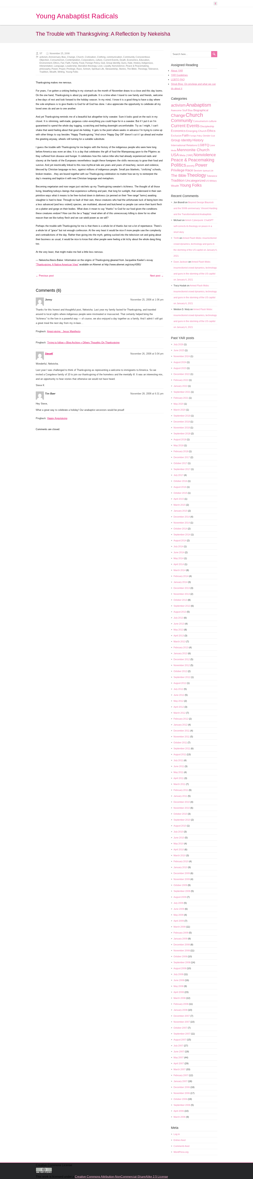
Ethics (56, 63)
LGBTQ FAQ (178, 79)
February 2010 (181, 861)
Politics (178, 165)
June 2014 (179, 552)
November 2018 (182, 427)
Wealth (52, 72)
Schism (86, 69)
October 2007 (180, 1028)
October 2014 (180, 528)
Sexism (198, 170)
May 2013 (179, 629)
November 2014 (182, 522)
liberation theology (87, 66)
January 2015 (180, 511)
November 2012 (182, 665)
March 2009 (180, 927)
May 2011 (178, 772)
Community (128, 57)
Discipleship (207, 126)
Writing (61, 72)
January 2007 (180, 1081)
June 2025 (179, 350)
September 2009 (182, 891)
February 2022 (181, 380)
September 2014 (182, 534)
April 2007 (179, 1063)
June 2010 (179, 837)
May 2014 (179, 558)
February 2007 (181, 1075)
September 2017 (182, 469)
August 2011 (180, 754)
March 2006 (180, 1117)
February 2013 (181, 647)
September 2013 (182, 606)
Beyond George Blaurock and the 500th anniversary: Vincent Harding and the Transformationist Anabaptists (195, 208)
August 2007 (180, 1039)
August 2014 (180, 540)
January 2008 (180, 1010)
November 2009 (182, 879)
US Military (211, 181)
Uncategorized (195, 180)
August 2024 (180, 362)
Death (123, 60)
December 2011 (182, 730)
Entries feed (180, 1140)
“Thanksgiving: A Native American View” (57, 264)
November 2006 (182, 1093)
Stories (122, 69)
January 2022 (180, 386)
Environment (45, 63)
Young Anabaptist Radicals (77, 16)
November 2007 (182, 1022)
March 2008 (180, 998)
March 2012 (180, 713)
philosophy (44, 69)
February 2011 (181, 790)
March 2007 (180, 1069)
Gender (206, 135)
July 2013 (178, 618)
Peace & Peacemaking (137, 66)
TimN (176, 238)
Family (74, 63)
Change (71, 57)
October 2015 (180, 493)
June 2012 (179, 695)
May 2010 (179, 843)
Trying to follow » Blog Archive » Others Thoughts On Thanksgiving (83, 342)
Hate (130, 63)
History (137, 63)
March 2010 (180, 855)
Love (100, 66)
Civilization (90, 57)
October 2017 (180, 463)
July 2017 (178, 475)
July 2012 (178, 689)
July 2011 (178, 760)
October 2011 (180, 742)
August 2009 (180, 897)
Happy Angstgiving (57, 418)
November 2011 (182, 736)
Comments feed (181, 1146)
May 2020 (179, 404)
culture (99, 60)
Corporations (87, 60)
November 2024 (182, 356)
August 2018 (180, 439)
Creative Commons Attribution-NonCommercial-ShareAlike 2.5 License (121, 1176)
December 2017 (182, 457)
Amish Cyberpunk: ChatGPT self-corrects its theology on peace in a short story (193, 226)
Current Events (111, 60)
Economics (132, 60)
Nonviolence (118, 66)
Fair (62, 63)
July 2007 (178, 1045)
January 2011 (180, 796)
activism (43, 57)
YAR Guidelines (179, 75)
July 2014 (178, 546)
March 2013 (180, 641)
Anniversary (54, 57)
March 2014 (180, 570)
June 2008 (179, 980)
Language (59, 66)
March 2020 (180, 410)
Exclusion (176, 135)
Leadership (71, 66)
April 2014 (179, 564)
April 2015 (179, 499)
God (103, 63)
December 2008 (182, 944)
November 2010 (182, 808)
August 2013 (180, 612)
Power (54, 69)
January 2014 (180, 582)
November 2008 (182, 950)
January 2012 (180, 724)
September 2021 (182, 392)
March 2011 (179, 784)
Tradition (43, 72)
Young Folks (72, 72)
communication (114, 57)
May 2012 (179, 701)
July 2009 (178, 903)
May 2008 (179, 986)
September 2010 (182, 820)
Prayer (62, 69)
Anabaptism (198, 105)
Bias (63, 57)
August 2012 (180, 683)
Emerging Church (196, 130)
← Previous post (45, 275)
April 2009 (179, 921)
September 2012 (182, 677)
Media (173, 150)
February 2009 (181, 932)
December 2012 (182, 659)
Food (81, 63)
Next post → (157, 275)
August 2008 (180, 968)
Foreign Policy (92, 63)
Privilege (70, 69)
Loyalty (107, 66)
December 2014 (182, 516)
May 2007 (179, 1057)
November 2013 (182, 594)
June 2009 (179, 909)
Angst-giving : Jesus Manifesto (63, 331)
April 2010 (179, 849)
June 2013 (179, 623)
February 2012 (181, 719)
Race (79, 69)
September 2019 (182, 415)
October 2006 (180, 1099)
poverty (191, 165)
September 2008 (182, 962)
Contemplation (72, 60)
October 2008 (180, 956)
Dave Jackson (181, 262)
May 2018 (179, 445)
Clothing (101, 57)
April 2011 (179, 778)
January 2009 (180, 938)
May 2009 (179, 915)
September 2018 (182, 433)
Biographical (200, 110)
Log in (177, 1134)
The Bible (132, 69)
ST (40, 53)
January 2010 (180, 867)
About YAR (177, 70)
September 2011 (182, 748)
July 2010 (178, 831)
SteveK (49, 353)
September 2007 (182, 1033)
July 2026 (178, 344)
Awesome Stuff (179, 110)
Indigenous (147, 63)
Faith (67, 63)
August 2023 (180, 368)
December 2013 (182, 588)
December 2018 (182, 421)
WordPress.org (181, 1152)
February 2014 (181, 576)
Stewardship (111, 69)
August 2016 (180, 487)
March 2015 (180, 505)
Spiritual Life (97, 69)
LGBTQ (203, 145)
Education (144, 60)
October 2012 (180, 671)
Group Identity (113, 63)
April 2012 (179, 707)
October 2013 (180, 600)
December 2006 (182, 1087)
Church (80, 57)
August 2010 (180, 826)
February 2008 (181, 1004)
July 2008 (178, 974)
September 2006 (182, 1105)
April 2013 (179, 635)
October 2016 (180, 481)
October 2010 (180, 814)
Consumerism (57, 60)
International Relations (184, 145)
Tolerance (153, 69)
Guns (123, 63)
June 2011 (179, 766)
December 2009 (182, 873)
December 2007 (182, 1016)
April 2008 (179, 992)
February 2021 (181, 398)
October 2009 (180, 885)
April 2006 (179, 1111)
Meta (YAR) (186, 155)
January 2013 (180, 653)
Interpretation (46, 66)
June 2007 (179, 1051)
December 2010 (182, 802)
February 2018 (181, 451)
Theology (142, 69)
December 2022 (182, 374)
